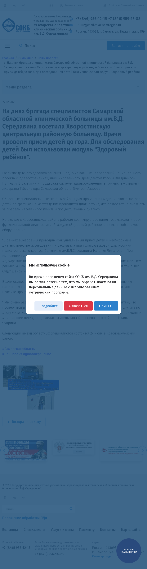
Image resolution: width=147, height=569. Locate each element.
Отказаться (78, 306)
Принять (106, 306)
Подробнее (48, 306)
